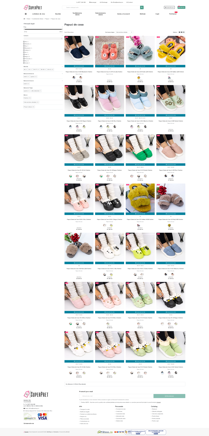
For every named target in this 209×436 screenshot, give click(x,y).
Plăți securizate (84, 418)
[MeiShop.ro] (33, 7)
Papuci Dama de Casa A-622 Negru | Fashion (79, 121)
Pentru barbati (156, 418)
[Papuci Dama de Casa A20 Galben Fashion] (139, 78)
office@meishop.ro (117, 2)
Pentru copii (155, 421)
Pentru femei (155, 416)
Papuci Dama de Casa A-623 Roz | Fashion (170, 170)
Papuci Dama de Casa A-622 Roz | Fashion (109, 121)
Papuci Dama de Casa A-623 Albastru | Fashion (171, 268)
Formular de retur (121, 409)
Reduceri (154, 409)
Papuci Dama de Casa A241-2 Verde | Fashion (140, 268)
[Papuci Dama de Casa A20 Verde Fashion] (169, 78)
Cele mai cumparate (157, 413)
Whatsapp (104, 2)
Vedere (175, 32)
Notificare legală (84, 411)
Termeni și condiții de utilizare (88, 414)
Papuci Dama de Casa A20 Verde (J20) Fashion (140, 72)
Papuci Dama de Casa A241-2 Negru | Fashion (109, 219)
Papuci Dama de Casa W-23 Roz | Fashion (109, 367)
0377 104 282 (81, 2)
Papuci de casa (79, 74)
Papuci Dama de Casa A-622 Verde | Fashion (171, 367)
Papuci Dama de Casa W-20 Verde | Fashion (140, 170)
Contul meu (119, 411)
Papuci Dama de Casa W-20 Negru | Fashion (109, 170)
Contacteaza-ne (84, 421)
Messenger (93, 2)
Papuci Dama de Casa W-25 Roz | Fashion (109, 318)
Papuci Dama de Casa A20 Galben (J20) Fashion (171, 72)
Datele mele (119, 421)
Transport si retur (85, 409)
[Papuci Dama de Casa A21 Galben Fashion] (169, 225)
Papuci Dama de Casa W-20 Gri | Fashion (79, 170)
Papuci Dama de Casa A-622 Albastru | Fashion (140, 121)
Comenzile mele (120, 413)
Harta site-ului (84, 423)
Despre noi (83, 416)
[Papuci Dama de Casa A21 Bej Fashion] (139, 225)
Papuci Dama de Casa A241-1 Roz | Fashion (79, 219)
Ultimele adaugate (157, 411)
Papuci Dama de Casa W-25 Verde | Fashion (140, 318)
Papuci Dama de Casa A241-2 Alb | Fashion (109, 268)
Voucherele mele (120, 418)
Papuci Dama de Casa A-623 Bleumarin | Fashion (79, 72)
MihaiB (67, 431)
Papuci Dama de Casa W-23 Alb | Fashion (79, 367)
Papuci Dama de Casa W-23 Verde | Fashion (140, 367)
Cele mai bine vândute (121, 32)
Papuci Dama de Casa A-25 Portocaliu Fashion (109, 72)
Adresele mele (120, 416)
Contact (130, 2)
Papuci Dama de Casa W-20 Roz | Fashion (79, 318)
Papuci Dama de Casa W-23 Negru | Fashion (171, 318)
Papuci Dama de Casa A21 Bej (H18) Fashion (171, 219)
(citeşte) (158, 402)
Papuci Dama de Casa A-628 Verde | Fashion (171, 121)
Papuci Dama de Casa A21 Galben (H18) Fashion (140, 219)
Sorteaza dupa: (110, 32)
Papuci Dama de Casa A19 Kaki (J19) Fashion (79, 268)
